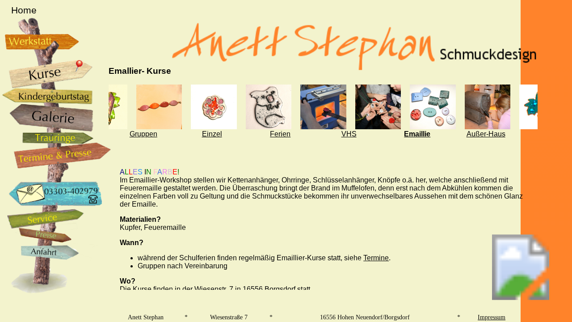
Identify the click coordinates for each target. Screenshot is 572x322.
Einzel (212, 134)
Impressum (491, 317)
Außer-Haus (486, 134)
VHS (349, 134)
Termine (376, 258)
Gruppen (143, 134)
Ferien (280, 134)
